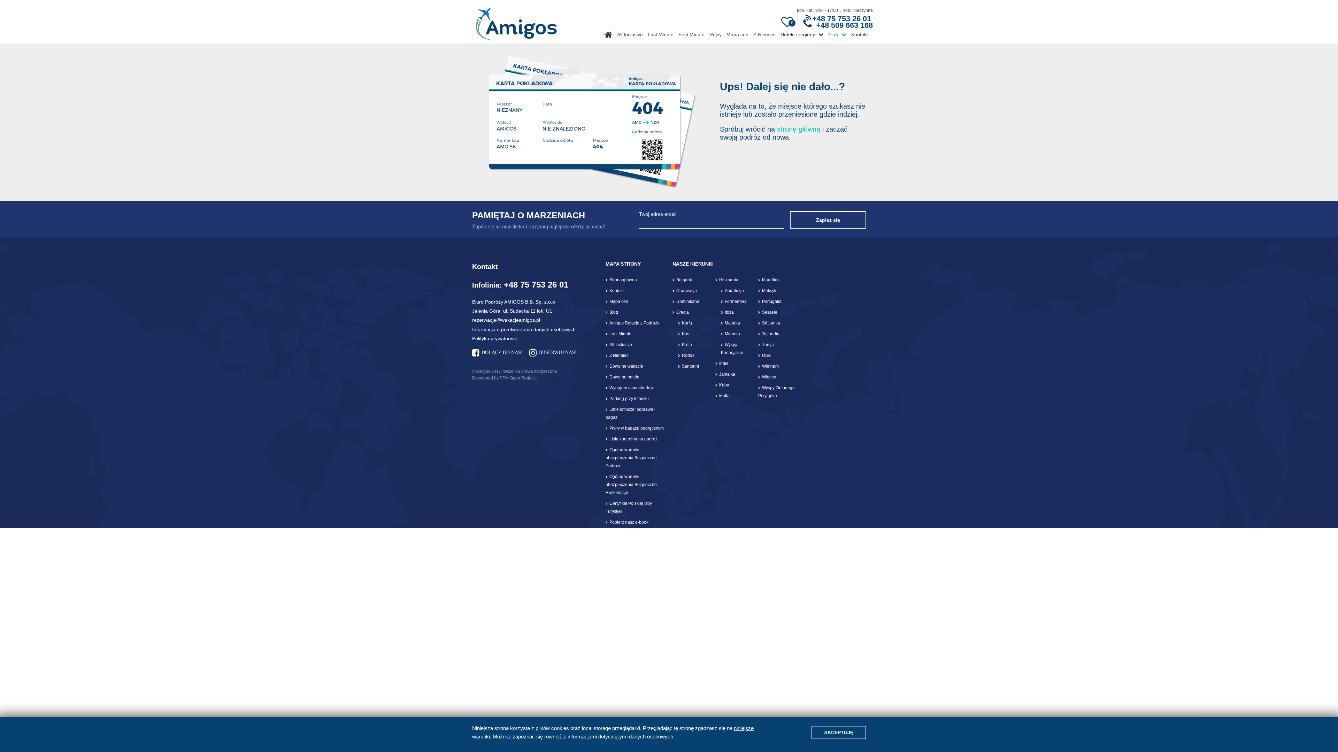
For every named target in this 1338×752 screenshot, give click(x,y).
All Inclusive (630, 34)
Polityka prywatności (494, 338)
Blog (833, 34)
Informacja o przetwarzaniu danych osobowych (524, 329)
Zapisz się (828, 220)
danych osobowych (651, 736)
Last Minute (661, 34)
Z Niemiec (764, 34)
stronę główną (798, 129)
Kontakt (859, 34)
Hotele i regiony (797, 34)
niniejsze (744, 728)
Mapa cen (737, 34)
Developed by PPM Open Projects (504, 378)
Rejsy (715, 34)
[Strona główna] (516, 21)
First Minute (691, 34)
